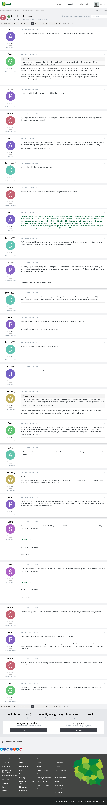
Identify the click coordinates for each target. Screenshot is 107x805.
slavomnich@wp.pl (27, 539)
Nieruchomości (24, 787)
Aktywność (84, 4)
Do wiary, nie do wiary (9, 776)
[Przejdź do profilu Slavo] (10, 529)
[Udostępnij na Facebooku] (4, 749)
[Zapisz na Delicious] (11, 749)
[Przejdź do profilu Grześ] (10, 61)
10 (17, 23)
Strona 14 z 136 (67, 23)
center (19, 19)
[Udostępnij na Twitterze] (1, 749)
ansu (10, 29)
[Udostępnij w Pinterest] (20, 749)
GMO (21, 763)
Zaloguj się (78, 730)
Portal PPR (58, 4)
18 (46, 23)
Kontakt (102, 801)
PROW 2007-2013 (43, 781)
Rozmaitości (59, 763)
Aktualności (5, 763)
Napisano (29, 29)
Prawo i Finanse (42, 770)
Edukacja (5, 783)
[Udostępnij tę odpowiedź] (104, 30)
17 (43, 23)
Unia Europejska (60, 778)
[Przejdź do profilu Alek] (10, 455)
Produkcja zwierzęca (44, 778)
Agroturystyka (6, 759)
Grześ (10, 54)
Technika (58, 774)
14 (32, 23)
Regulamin (64, 801)
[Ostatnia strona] (59, 23)
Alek (10, 447)
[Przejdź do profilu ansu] (10, 36)
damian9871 (10, 162)
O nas (58, 801)
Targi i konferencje (61, 770)
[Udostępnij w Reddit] (14, 749)
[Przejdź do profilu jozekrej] (10, 374)
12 (24, 23)
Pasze (39, 759)
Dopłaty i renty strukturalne (7, 771)
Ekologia (4, 787)
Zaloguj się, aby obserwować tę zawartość (76, 16)
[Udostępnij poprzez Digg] (7, 749)
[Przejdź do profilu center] (3, 17)
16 (39, 23)
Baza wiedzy (6, 766)
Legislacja (22, 774)
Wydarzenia (58, 793)
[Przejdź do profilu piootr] (10, 96)
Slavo (10, 521)
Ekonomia (5, 791)
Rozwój (57, 766)
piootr (10, 89)
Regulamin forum (76, 801)
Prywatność (87, 801)
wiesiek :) (10, 391)
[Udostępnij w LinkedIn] (17, 749)
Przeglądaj (70, 4)
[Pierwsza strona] (1, 23)
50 (105, 16)
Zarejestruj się (28, 730)
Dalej (55, 23)
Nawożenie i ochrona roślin (26, 782)
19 (50, 23)
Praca (39, 763)
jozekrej (10, 366)
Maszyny (22, 778)
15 (35, 23)
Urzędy (57, 781)
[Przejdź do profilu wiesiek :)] (10, 398)
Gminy (21, 759)
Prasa (39, 766)
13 (28, 23)
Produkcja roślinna (41, 19)
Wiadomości (59, 789)
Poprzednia (7, 23)
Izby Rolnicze (23, 766)
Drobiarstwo (6, 779)
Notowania (23, 791)
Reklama (96, 801)
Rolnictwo (40, 789)
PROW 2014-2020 (43, 785)
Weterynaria (59, 785)
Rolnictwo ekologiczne (62, 759)
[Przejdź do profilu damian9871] (10, 170)
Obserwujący (96, 16)
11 (21, 23)
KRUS (21, 770)
